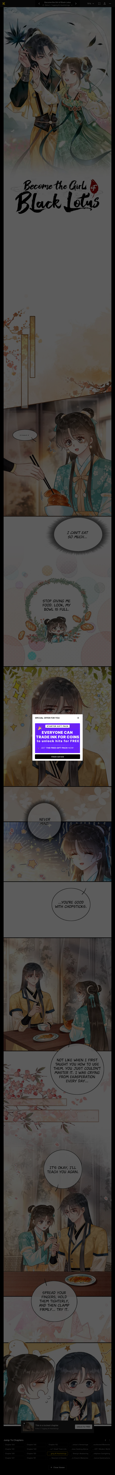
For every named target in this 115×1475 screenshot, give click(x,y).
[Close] (78, 718)
